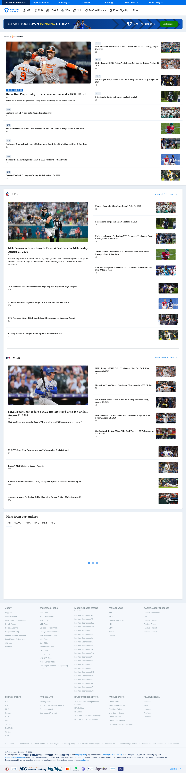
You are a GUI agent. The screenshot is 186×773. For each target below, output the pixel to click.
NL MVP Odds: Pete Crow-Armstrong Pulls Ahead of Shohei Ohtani (38, 450)
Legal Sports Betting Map (15, 639)
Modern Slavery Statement (15, 635)
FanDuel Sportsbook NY (84, 668)
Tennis (7, 724)
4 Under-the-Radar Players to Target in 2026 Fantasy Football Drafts (36, 160)
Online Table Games (117, 721)
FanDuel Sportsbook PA (83, 676)
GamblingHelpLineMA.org (112, 755)
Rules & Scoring (11, 628)
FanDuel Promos (97, 10)
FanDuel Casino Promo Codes (121, 724)
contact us (84, 760)
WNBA (7, 732)
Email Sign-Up (120, 10)
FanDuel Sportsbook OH (84, 672)
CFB (7, 717)
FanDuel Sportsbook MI (83, 657)
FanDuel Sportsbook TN (83, 680)
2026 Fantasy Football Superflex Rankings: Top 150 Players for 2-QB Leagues (42, 287)
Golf (6, 721)
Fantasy (62, 2)
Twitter (146, 705)
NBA (67, 10)
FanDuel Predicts (150, 632)
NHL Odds (44, 639)
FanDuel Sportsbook (152, 613)
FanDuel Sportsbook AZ (83, 619)
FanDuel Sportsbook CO (84, 627)
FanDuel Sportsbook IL (83, 642)
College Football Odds (49, 628)
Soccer (112, 632)
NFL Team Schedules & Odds (86, 719)
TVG (145, 617)
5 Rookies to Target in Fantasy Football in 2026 (116, 97)
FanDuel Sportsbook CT (83, 631)
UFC (111, 628)
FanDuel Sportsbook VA (83, 683)
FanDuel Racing (150, 624)
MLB (40, 10)
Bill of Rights (54, 744)
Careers (11, 744)
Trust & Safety (39, 744)
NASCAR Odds (46, 658)
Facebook (147, 702)
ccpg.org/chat (80, 755)
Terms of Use (110, 744)
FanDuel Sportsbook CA (84, 623)
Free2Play (154, 2)
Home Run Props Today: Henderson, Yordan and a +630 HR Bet (46, 94)
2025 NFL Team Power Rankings (87, 716)
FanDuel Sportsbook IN (83, 646)
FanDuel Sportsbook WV (84, 691)
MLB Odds (44, 624)
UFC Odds (44, 651)
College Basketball (116, 620)
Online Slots (114, 702)
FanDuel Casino (150, 620)
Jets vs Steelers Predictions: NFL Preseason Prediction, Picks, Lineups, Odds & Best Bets (45, 128)
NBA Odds (44, 620)
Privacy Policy (69, 744)
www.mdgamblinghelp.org (15, 757)
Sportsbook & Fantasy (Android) (52, 705)
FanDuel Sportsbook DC (84, 634)
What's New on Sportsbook (15, 620)
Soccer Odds (45, 654)
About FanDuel (11, 617)
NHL (79, 10)
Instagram (147, 709)
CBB (7, 736)
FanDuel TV (131, 2)
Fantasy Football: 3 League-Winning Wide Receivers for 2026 (33, 175)
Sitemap (8, 647)
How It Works (10, 624)
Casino (86, 2)
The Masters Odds (47, 647)
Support (8, 613)
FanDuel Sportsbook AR (83, 615)
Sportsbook (39, 2)
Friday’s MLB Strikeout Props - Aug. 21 (26, 466)
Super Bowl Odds (47, 617)
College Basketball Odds (49, 632)
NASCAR (9, 728)
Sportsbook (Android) (48, 713)
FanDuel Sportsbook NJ (83, 665)
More (135, 10)
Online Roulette (115, 717)
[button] (169, 24)
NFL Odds (44, 613)
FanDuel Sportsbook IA (83, 638)
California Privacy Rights (90, 744)
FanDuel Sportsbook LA (83, 649)
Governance (24, 744)
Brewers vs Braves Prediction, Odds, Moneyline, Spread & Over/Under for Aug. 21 (44, 482)
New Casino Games (117, 705)
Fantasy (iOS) (45, 702)
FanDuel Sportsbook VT (83, 687)
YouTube (147, 713)
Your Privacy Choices (128, 744)
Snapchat (147, 717)
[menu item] (12, 7)
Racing (109, 2)
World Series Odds (47, 662)
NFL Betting (79, 708)
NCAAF (54, 10)
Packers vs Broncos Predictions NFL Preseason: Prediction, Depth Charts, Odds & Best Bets (46, 144)
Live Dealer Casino (116, 713)
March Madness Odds (48, 635)
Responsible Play (12, 632)
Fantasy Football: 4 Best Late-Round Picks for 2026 (29, 113)
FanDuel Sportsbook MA (84, 653)
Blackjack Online (115, 709)
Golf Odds (44, 643)
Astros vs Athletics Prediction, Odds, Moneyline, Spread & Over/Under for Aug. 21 (44, 497)
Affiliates (8, 643)
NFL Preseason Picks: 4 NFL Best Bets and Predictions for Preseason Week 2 (41, 318)
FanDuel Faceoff (150, 628)
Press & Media (173, 744)
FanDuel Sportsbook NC (84, 661)
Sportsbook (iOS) (46, 709)
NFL (29, 10)
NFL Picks (78, 712)
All (9, 522)
